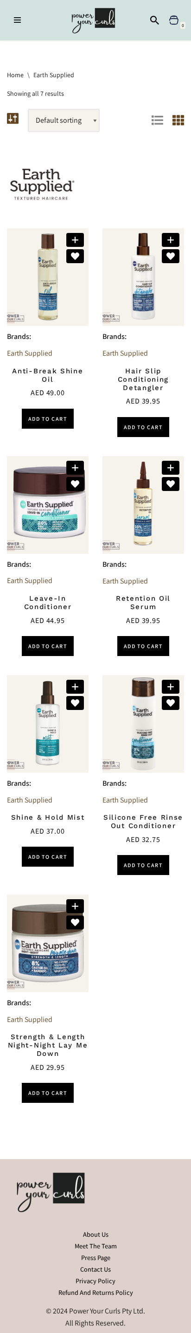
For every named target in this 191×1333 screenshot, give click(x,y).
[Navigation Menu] (17, 20)
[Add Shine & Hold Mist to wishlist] (75, 703)
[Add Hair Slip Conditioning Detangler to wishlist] (170, 256)
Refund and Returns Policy (95, 1292)
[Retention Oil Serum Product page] (143, 505)
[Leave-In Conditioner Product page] (47, 505)
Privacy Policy (95, 1280)
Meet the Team (96, 1245)
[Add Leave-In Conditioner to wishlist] (75, 484)
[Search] (154, 20)
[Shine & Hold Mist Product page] (47, 724)
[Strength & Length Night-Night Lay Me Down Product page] (47, 943)
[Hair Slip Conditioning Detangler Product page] (143, 277)
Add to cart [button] (48, 418)
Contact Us (95, 1269)
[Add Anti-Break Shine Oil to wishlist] (75, 256)
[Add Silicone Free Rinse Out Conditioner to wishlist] (170, 703)
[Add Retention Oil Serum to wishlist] (170, 484)
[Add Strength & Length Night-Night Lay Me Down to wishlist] (75, 922)
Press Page (95, 1257)
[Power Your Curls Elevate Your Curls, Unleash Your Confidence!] (95, 20)
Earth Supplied (29, 353)
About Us (95, 1234)
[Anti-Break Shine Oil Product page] (47, 277)
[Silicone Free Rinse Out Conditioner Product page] (143, 724)
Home (15, 75)
